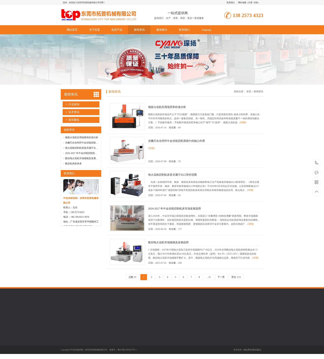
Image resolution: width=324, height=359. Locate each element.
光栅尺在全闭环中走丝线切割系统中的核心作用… (91, 142)
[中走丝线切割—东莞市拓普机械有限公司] (99, 22)
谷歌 (256, 2)
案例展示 (161, 29)
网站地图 (242, 2)
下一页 (221, 277)
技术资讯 (74, 112)
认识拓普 (65, 335)
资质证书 (65, 345)
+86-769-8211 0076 (316, 163)
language (206, 29)
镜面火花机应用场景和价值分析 (81, 137)
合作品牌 (65, 350)
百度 (250, 2)
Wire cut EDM (126, 310)
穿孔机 (87, 350)
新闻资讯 (139, 29)
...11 (209, 277)
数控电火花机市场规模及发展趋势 (83, 158)
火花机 (87, 345)
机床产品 (117, 29)
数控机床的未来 (73, 163)
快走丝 (87, 340)
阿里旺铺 (102, 310)
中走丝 (87, 335)
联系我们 (231, 2)
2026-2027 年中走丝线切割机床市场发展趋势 (88, 153)
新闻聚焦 (74, 119)
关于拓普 (94, 29)
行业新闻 (74, 104)
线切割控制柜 (91, 355)
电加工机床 (141, 310)
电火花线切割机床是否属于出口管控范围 (86, 148)
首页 (248, 91)
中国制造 (79, 310)
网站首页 (72, 29)
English (112, 310)
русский (91, 310)
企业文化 (65, 340)
